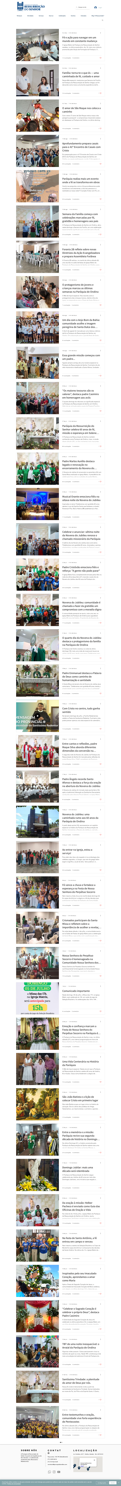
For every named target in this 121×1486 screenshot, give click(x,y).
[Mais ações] (101, 33)
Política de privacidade (14, 1484)
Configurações (102, 1483)
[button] (30, 16)
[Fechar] (119, 1482)
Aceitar (113, 1483)
